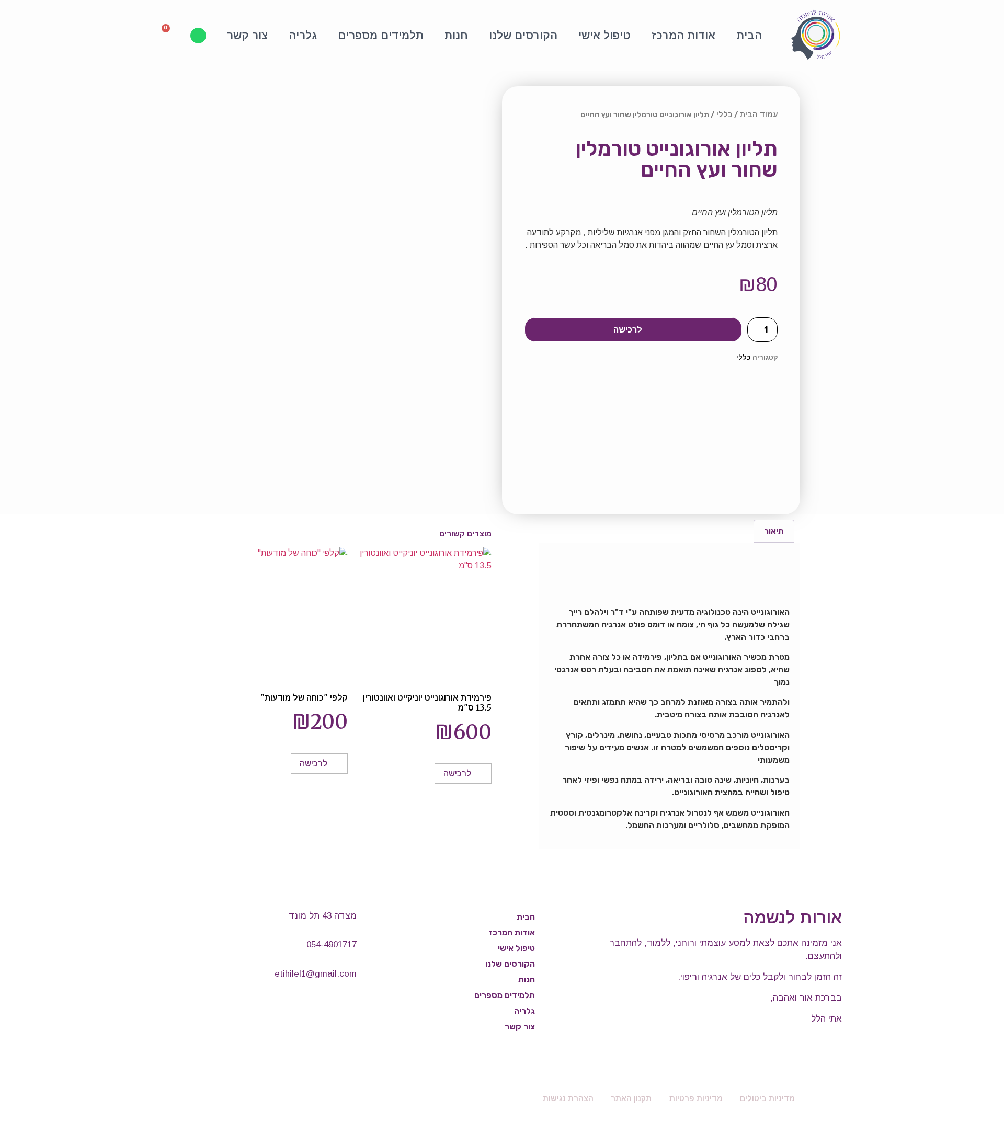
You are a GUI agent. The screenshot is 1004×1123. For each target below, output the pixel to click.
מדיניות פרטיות (696, 1098)
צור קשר (247, 35)
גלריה (303, 35)
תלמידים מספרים (381, 35)
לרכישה (627, 329)
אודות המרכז (683, 35)
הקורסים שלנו (523, 35)
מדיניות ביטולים (767, 1098)
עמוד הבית (759, 114)
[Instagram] (341, 1006)
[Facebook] (309, 1006)
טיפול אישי (604, 35)
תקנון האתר (631, 1098)
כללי (724, 114)
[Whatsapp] (198, 35)
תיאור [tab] (774, 531)
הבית (749, 35)
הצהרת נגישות (568, 1098)
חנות (456, 35)
